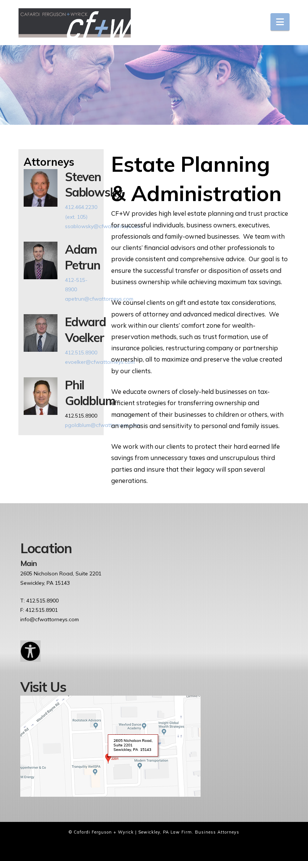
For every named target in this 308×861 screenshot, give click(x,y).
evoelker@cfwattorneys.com (100, 362)
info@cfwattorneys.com (49, 619)
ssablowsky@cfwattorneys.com (104, 226)
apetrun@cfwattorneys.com (99, 298)
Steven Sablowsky (93, 184)
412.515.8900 (81, 352)
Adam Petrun (82, 257)
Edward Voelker (85, 329)
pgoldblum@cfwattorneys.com (102, 425)
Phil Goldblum (90, 392)
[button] (280, 21)
